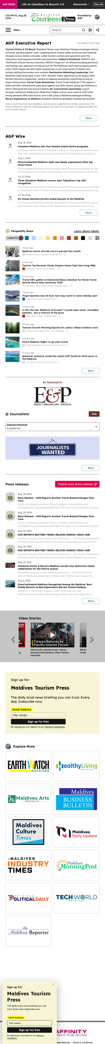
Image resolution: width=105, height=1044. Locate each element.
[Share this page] (98, 30)
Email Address (21, 709)
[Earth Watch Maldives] (28, 766)
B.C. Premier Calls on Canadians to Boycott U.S (34, 4)
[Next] (92, 639)
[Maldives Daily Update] (77, 832)
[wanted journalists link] (52, 396)
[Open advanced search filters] (90, 30)
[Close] (53, 984)
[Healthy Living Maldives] (77, 766)
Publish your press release (75, 484)
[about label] (23, 254)
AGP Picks (9, 4)
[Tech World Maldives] (77, 898)
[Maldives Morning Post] (77, 865)
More (88, 118)
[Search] (83, 30)
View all (98, 4)
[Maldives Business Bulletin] (77, 799)
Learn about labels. (87, 231)
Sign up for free (38, 721)
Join (94, 413)
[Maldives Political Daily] (28, 898)
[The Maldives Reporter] (28, 931)
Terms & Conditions (55, 726)
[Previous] (13, 639)
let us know (44, 106)
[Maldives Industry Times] (28, 865)
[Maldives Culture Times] (28, 832)
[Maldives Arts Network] (28, 799)
